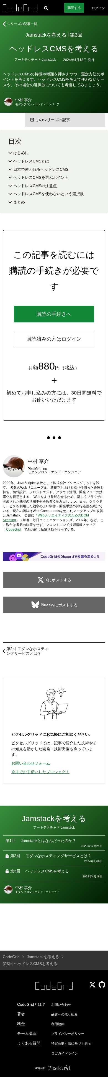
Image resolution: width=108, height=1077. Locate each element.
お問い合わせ (61, 1005)
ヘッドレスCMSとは (31, 161)
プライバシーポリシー (67, 1034)
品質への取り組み (64, 1014)
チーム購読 (27, 1033)
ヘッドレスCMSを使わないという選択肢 (48, 194)
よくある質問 (28, 1043)
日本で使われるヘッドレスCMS (40, 169)
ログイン (98, 8)
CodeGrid (13, 529)
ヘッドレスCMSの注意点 (35, 186)
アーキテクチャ (26, 60)
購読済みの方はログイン (54, 339)
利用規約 (58, 1024)
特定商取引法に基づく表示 (71, 1043)
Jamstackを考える (45, 34)
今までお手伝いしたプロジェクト (40, 772)
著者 (21, 1014)
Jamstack (49, 60)
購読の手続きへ (54, 314)
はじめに (21, 153)
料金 (21, 1024)
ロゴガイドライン (64, 1053)
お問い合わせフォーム (30, 763)
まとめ (19, 202)
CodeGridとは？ (31, 1004)
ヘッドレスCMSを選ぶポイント (40, 177)
